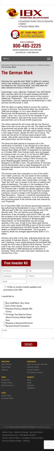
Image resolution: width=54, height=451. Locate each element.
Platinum (30, 385)
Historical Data (43, 65)
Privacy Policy (6, 383)
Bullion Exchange (21, 432)
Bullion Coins (7, 432)
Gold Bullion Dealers (27, 435)
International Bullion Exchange (13, 65)
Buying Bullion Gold (10, 435)
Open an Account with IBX (37, 364)
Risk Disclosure (7, 385)
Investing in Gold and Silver (32, 438)
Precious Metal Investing (11, 441)
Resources (31, 65)
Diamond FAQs (33, 367)
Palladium (31, 388)
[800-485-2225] (27, 47)
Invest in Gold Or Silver (11, 438)
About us (4, 370)
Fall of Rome (6, 364)
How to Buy (5, 367)
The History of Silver (35, 373)
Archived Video (7, 398)
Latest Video (6, 396)
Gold (29, 380)
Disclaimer (5, 380)
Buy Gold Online (36, 432)
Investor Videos (33, 370)
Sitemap (26, 441)
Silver (29, 383)
